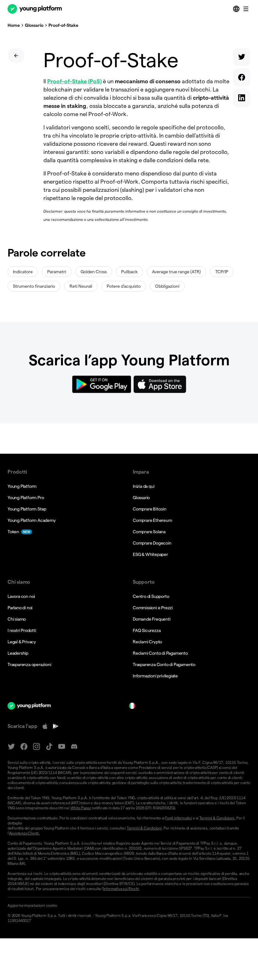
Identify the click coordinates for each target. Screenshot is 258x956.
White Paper (80, 808)
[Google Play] (56, 726)
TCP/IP (221, 271)
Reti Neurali (81, 286)
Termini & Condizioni (144, 828)
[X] (11, 747)
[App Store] (45, 726)
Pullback (129, 271)
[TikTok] (49, 747)
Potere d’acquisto (124, 286)
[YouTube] (61, 747)
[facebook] (241, 78)
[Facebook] (24, 747)
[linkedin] (241, 99)
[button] (129, 905)
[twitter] (241, 58)
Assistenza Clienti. (24, 833)
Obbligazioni (167, 286)
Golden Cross (94, 271)
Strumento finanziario (34, 286)
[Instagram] (36, 747)
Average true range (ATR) (176, 271)
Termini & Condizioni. (217, 818)
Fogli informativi (178, 818)
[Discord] (74, 747)
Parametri (56, 271)
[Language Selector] (237, 9)
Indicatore (23, 271)
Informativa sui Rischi (121, 889)
